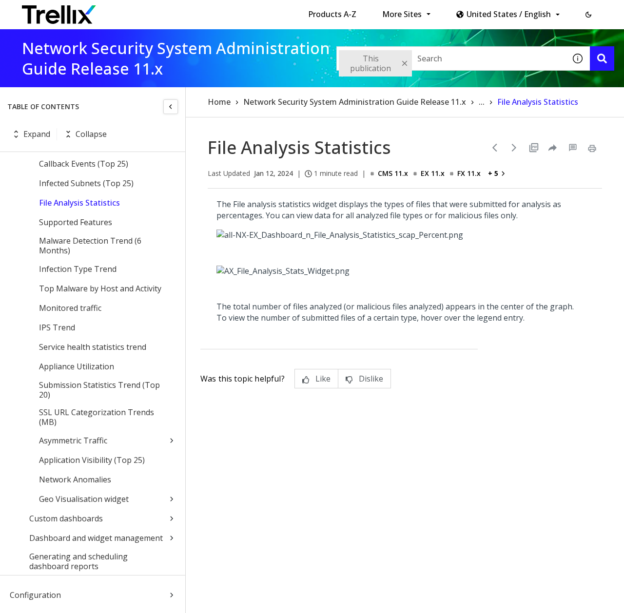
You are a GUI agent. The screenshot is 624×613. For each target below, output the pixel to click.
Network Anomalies (75, 479)
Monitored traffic (70, 308)
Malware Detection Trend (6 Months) (90, 245)
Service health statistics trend (92, 347)
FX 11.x (469, 173)
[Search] (602, 58)
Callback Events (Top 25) (83, 163)
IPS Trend (57, 327)
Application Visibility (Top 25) (92, 460)
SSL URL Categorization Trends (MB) (96, 417)
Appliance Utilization (76, 366)
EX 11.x (433, 173)
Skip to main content (161, 11)
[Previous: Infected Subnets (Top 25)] (495, 147)
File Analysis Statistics (79, 202)
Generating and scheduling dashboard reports (78, 561)
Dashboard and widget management (96, 538)
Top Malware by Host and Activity (100, 288)
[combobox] (451, 58)
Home (219, 101)
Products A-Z (332, 14)
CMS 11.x (393, 173)
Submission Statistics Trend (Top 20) (99, 390)
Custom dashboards (66, 518)
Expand (36, 134)
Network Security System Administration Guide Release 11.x (354, 101)
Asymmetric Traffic (73, 440)
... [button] (482, 101)
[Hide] (170, 106)
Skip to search (235, 11)
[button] (588, 14)
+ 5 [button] (493, 173)
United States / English (509, 14)
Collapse (91, 134)
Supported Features (75, 222)
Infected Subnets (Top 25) (86, 183)
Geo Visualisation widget (84, 499)
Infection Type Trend (78, 269)
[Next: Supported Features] (514, 147)
